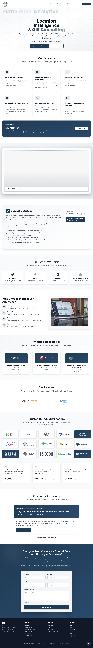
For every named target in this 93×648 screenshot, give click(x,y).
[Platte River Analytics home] (5, 4)
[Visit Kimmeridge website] (64, 454)
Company (50, 581)
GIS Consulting (28, 627)
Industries (50, 3)
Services (42, 3)
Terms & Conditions (64, 643)
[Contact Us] (89, 644)
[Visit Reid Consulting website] (28, 454)
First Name (27, 574)
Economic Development (53, 631)
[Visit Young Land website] (46, 434)
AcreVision (32, 3)
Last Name (50, 574)
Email (25, 581)
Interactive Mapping (30, 629)
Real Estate (50, 629)
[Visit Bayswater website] (64, 434)
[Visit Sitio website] (10, 454)
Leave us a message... (29, 589)
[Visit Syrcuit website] (82, 454)
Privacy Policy (53, 643)
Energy (49, 627)
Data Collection (28, 631)
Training (69, 3)
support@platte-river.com (10, 629)
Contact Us (86, 3)
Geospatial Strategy (29, 635)
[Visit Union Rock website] (28, 434)
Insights (77, 3)
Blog (71, 625)
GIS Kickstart (60, 3)
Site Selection (28, 633)
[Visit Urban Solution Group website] (10, 434)
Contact (72, 633)
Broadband (50, 625)
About (24, 3)
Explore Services (56, 46)
